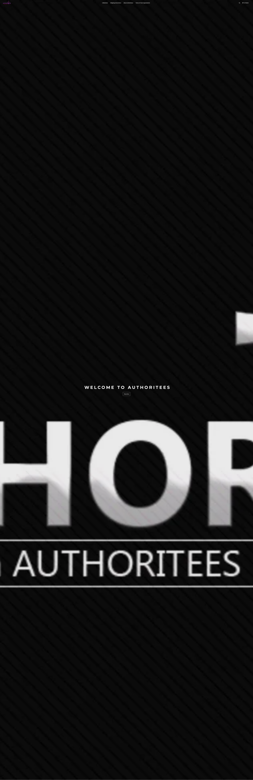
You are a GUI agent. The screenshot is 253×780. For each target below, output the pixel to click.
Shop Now (126, 394)
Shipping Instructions (115, 2)
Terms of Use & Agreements (143, 2)
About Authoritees (128, 2)
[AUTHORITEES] (9, 3)
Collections (105, 2)
